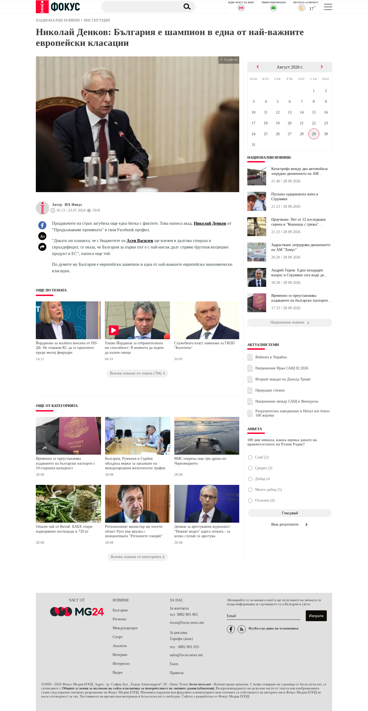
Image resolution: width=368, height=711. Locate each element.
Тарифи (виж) (181, 639)
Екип (174, 664)
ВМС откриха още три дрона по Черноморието (200, 461)
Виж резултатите (285, 524)
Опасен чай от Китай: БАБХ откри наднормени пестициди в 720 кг (64, 529)
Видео (118, 673)
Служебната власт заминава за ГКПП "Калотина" (204, 345)
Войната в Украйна (271, 357)
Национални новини (268, 157)
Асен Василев (140, 240)
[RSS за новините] (242, 629)
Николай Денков (210, 223)
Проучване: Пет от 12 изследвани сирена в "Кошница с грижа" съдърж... (298, 222)
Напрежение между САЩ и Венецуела (286, 401)
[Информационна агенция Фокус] (231, 629)
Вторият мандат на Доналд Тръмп (283, 379)
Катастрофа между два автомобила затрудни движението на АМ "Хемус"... (299, 171)
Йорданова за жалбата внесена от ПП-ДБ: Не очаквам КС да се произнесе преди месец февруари (67, 348)
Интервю (120, 655)
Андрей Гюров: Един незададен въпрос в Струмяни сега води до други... (297, 272)
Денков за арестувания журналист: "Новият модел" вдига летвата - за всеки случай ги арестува (202, 531)
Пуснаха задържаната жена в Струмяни (294, 196)
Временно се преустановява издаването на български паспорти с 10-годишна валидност (65, 463)
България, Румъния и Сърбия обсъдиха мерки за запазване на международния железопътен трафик (135, 463)
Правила (176, 673)
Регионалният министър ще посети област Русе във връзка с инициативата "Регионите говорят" (134, 531)
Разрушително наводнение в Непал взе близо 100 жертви (292, 413)
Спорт (118, 637)
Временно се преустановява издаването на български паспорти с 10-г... (301, 298)
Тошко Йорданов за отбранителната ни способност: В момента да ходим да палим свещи (134, 348)
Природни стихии (270, 390)
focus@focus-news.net (187, 623)
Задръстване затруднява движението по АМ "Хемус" (300, 247)
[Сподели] (42, 247)
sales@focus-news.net (186, 655)
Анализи (120, 646)
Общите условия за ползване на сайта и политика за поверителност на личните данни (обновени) (138, 688)
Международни (125, 628)
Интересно (121, 664)
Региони (119, 619)
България (120, 610)
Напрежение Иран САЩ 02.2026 (281, 368)
